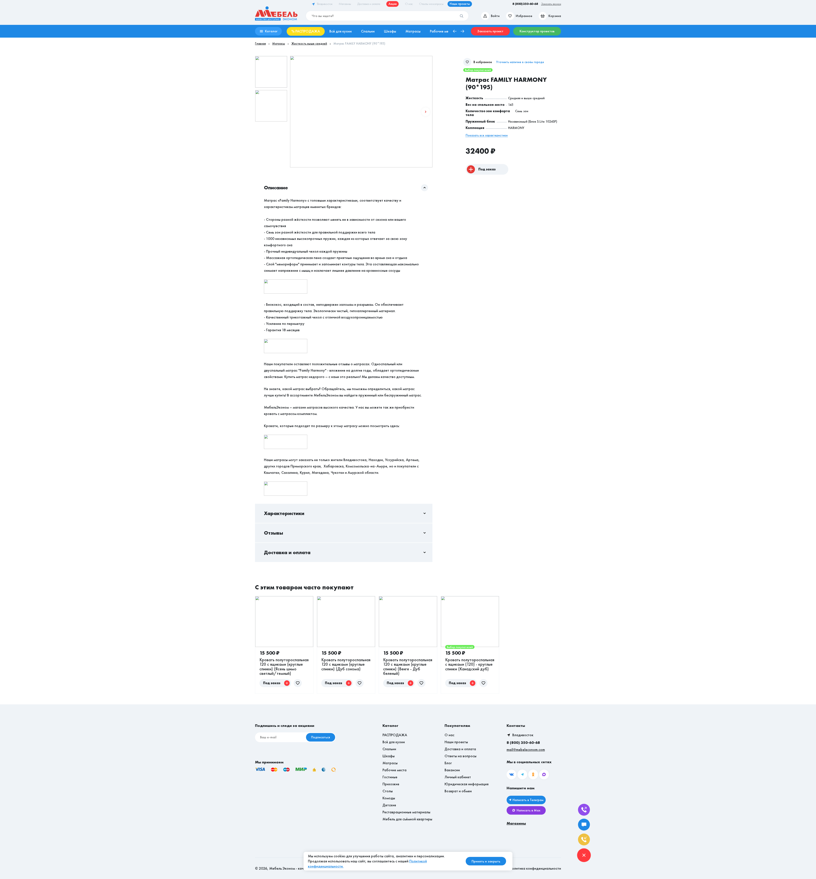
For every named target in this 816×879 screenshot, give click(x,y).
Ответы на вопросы (460, 755)
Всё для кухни (393, 741)
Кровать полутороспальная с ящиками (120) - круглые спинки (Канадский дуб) (469, 664)
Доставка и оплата (460, 748)
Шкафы (388, 755)
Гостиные (389, 776)
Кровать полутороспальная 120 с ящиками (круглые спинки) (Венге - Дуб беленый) (407, 666)
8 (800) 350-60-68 (523, 742)
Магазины (516, 823)
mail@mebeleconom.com (526, 749)
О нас (449, 734)
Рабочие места (394, 769)
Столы (387, 790)
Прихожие (390, 783)
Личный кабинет (458, 776)
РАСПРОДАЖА (394, 734)
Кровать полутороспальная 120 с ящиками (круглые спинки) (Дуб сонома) (345, 664)
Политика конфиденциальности (535, 868)
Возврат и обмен (458, 790)
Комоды (388, 797)
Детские (389, 805)
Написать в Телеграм (528, 800)
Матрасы (390, 762)
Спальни (389, 748)
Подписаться (320, 737)
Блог (448, 762)
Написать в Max (528, 810)
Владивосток (522, 734)
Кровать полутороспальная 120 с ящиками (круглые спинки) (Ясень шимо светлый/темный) (284, 666)
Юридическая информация (467, 783)
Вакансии (452, 769)
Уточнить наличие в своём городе (520, 62)
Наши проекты (456, 741)
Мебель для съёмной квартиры (407, 819)
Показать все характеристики (487, 135)
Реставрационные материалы (406, 812)
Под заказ (487, 169)
